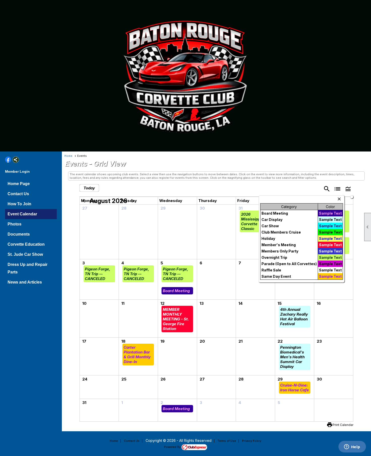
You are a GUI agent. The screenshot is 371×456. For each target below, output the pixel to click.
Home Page (19, 184)
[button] (348, 188)
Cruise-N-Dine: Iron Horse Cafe (294, 387)
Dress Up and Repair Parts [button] (27, 268)
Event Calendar (22, 214)
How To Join (19, 204)
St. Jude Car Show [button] (25, 254)
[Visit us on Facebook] (8, 160)
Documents (19, 234)
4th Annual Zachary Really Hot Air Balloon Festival (294, 316)
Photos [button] (14, 224)
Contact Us (18, 194)
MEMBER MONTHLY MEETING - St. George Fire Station (176, 319)
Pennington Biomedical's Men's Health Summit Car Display (292, 357)
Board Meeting (176, 290)
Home (68, 156)
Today (89, 188)
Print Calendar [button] (343, 425)
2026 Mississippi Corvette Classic (251, 221)
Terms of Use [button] (227, 441)
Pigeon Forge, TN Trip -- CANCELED (97, 274)
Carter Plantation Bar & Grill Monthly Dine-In (137, 354)
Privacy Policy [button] (251, 441)
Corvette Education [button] (26, 244)
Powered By (172, 447)
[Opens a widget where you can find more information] (352, 447)
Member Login (17, 171)
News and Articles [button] (25, 282)
